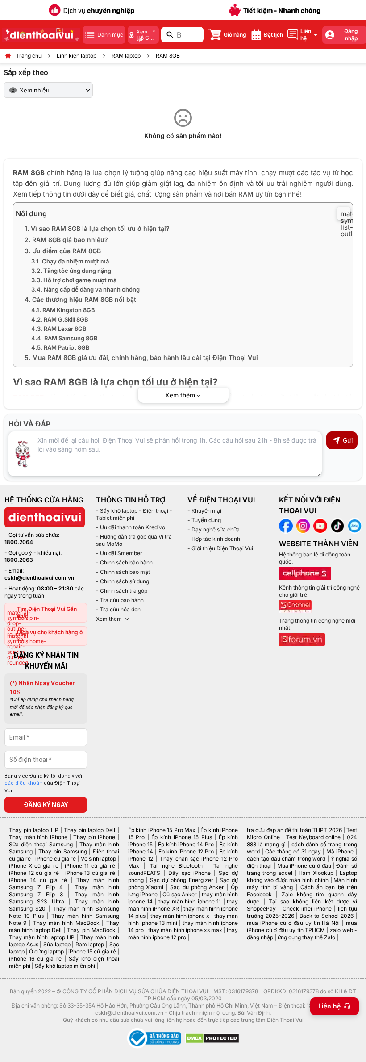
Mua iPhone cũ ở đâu (304, 865)
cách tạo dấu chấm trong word (286, 858)
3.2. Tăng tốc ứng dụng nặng (71, 270)
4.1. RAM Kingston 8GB (63, 310)
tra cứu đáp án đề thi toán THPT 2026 (294, 830)
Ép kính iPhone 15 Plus (181, 837)
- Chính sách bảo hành (124, 562)
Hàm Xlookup (316, 873)
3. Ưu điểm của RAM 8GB (63, 251)
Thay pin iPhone (94, 837)
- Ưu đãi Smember (119, 553)
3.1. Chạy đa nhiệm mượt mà (70, 261)
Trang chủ (29, 55)
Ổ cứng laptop (46, 951)
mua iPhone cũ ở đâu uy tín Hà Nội (293, 923)
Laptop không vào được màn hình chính (302, 876)
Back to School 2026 (326, 915)
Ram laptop (89, 944)
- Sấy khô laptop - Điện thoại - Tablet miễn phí (134, 514)
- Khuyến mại (204, 510)
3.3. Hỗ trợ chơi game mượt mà (73, 280)
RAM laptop (126, 55)
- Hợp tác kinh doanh (213, 538)
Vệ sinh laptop (98, 858)
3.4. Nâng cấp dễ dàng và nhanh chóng (85, 289)
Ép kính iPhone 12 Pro (186, 851)
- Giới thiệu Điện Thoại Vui (220, 548)
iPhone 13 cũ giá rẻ (90, 873)
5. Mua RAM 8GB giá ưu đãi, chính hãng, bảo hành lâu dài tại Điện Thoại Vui (141, 357)
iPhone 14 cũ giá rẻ (38, 880)
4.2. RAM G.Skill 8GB (59, 319)
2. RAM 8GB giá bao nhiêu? (66, 239)
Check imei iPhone (307, 908)
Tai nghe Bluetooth (176, 865)
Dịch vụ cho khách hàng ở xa (50, 636)
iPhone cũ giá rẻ (55, 858)
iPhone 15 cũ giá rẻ (92, 951)
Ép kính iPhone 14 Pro (186, 844)
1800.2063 (18, 559)
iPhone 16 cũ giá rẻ (35, 958)
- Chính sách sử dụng (122, 581)
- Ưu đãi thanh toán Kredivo (130, 527)
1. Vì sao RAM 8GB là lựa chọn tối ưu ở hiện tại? (97, 228)
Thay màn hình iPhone (38, 837)
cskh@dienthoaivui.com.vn (39, 577)
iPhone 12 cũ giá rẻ (34, 873)
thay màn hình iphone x (179, 915)
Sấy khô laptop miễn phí (65, 965)
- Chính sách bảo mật (123, 572)
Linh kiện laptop (76, 55)
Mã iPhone (340, 851)
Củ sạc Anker (179, 894)
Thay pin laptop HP (33, 830)
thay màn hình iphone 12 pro (183, 934)
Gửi (348, 440)
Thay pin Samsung (62, 851)
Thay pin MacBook (91, 930)
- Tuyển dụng (204, 520)
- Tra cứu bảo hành (120, 600)
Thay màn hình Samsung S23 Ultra (64, 898)
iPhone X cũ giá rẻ (33, 865)
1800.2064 (18, 542)
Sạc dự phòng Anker (197, 887)
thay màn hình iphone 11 (189, 901)
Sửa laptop (57, 944)
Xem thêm (109, 618)
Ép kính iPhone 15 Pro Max (162, 830)
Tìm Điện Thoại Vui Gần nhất (47, 612)
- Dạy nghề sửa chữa (213, 529)
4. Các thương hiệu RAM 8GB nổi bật (80, 299)
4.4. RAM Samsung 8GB (64, 338)
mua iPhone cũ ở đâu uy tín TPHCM (302, 926)
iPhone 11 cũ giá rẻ (90, 865)
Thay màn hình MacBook (66, 923)
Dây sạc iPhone (189, 873)
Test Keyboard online (313, 837)
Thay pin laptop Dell (90, 830)
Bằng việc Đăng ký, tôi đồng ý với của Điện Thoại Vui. (43, 783)
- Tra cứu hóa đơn (118, 609)
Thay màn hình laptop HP (42, 937)
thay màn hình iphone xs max (185, 930)
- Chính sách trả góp (121, 590)
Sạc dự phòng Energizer (181, 880)
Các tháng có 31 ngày (293, 851)
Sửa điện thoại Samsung (41, 844)
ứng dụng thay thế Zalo (306, 937)
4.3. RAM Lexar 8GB (59, 328)
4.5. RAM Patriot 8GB (60, 347)
